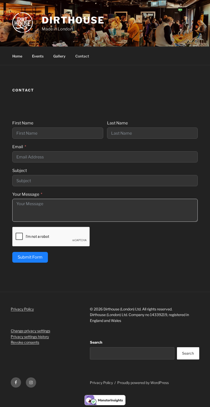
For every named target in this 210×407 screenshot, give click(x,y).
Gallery (59, 56)
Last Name (117, 123)
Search (96, 342)
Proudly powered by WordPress (143, 382)
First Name (22, 123)
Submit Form (30, 257)
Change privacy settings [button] (30, 331)
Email (17, 146)
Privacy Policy (22, 309)
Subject (19, 170)
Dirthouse (73, 20)
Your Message (25, 194)
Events (38, 56)
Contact (82, 56)
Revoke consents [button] (25, 342)
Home (17, 56)
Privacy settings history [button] (30, 336)
